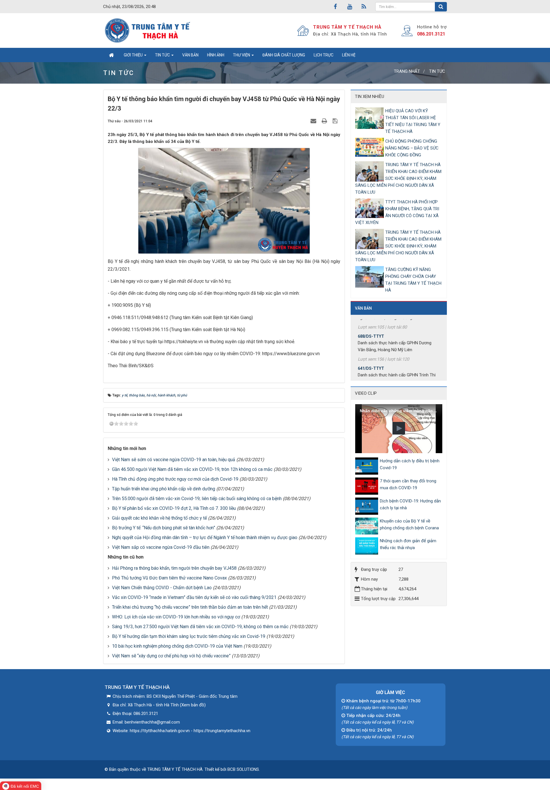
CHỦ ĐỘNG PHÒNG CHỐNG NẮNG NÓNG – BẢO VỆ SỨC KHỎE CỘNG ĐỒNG (412, 148)
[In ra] (325, 120)
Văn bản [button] (190, 55)
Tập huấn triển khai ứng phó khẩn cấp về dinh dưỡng (163, 489)
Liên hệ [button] (348, 55)
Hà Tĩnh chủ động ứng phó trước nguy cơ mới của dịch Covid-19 (175, 479)
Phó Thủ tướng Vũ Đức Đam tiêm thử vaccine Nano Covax (169, 578)
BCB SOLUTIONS (243, 769)
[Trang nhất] (111, 55)
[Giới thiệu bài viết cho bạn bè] (314, 120)
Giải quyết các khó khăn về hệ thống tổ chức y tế (159, 518)
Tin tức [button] (163, 55)
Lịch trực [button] (323, 55)
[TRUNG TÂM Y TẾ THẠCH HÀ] (148, 30)
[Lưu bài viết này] (336, 120)
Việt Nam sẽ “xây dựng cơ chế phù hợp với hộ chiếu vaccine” (171, 656)
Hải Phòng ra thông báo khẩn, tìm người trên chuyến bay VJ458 (174, 568)
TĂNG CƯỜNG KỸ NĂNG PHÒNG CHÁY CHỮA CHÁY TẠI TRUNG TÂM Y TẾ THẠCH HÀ (413, 280)
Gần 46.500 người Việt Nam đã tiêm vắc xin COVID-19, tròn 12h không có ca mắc (192, 469)
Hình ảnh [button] (215, 55)
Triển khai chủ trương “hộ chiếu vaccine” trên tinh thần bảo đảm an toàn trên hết (190, 607)
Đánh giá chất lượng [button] (283, 55)
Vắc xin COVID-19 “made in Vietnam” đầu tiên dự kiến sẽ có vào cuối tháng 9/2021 (194, 597)
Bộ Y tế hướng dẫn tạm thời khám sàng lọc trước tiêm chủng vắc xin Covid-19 (188, 636)
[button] (398, 428)
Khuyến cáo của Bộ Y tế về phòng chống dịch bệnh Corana (409, 524)
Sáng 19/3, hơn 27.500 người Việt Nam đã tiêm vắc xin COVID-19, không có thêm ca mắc (200, 626)
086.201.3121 (431, 34)
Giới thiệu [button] (134, 55)
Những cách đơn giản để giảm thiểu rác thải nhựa (408, 544)
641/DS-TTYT (371, 354)
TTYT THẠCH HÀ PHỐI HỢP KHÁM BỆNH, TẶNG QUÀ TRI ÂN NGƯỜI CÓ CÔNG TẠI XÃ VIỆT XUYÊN (397, 212)
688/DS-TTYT (371, 322)
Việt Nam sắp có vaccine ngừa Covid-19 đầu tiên (160, 547)
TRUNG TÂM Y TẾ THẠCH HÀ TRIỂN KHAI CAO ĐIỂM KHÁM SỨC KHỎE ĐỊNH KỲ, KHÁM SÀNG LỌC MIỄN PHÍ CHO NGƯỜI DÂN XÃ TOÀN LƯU (398, 178)
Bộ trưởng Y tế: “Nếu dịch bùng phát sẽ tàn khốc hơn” (163, 527)
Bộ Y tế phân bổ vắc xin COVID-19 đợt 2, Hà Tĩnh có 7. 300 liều (174, 508)
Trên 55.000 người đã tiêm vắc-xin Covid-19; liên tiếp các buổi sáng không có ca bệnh (197, 498)
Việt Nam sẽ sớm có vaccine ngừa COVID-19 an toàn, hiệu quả (173, 459)
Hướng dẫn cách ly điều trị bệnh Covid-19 (409, 464)
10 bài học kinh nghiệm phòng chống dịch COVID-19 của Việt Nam (177, 646)
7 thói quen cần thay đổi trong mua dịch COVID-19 (408, 484)
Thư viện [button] (242, 55)
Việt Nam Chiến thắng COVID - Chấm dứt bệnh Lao (162, 587)
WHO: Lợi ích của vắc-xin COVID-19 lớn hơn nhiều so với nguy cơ (176, 617)
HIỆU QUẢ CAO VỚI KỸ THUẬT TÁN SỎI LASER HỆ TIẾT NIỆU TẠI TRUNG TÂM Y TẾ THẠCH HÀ (412, 121)
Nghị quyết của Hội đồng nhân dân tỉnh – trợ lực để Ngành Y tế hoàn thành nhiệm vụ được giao (204, 537)
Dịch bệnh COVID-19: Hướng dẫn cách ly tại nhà (410, 504)
